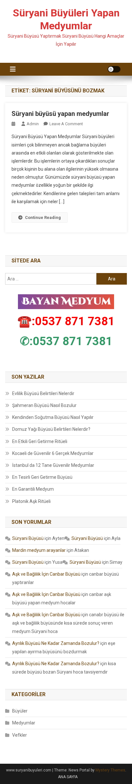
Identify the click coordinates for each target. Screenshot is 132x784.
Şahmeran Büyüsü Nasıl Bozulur (44, 405)
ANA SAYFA (68, 777)
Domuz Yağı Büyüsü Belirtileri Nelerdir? (51, 429)
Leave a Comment (66, 123)
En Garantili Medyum (33, 489)
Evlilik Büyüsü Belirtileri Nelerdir (43, 393)
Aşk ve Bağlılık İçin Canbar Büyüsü (46, 574)
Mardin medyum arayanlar (39, 550)
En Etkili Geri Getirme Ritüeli (39, 441)
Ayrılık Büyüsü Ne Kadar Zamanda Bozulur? (55, 643)
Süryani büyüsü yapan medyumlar (60, 114)
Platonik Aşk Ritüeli (31, 501)
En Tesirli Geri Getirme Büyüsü (42, 477)
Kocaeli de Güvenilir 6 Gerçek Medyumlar (53, 453)
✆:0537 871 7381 (66, 341)
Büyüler (20, 710)
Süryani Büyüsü (28, 538)
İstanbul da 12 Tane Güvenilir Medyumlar (53, 465)
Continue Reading (43, 217)
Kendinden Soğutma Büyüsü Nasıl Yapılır (53, 417)
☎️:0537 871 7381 (66, 321)
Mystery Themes (110, 770)
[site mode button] (114, 69)
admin (33, 123)
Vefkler (19, 735)
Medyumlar (23, 722)
